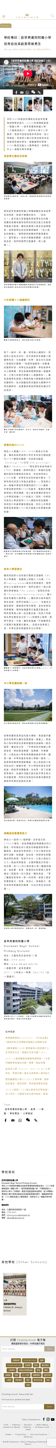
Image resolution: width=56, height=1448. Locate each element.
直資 (33, 1109)
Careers (8, 1434)
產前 (46, 1370)
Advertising (28, 1437)
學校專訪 (15, 1113)
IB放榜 (8, 1380)
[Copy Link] (39, 93)
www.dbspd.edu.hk (24, 964)
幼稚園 (7, 1375)
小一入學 (25, 1375)
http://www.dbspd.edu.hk (18, 1215)
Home (6, 1425)
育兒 (36, 1365)
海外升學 (47, 1375)
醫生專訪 (45, 1365)
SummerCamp (30, 1360)
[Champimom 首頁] (25, 17)
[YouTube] (52, 1419)
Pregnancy (16, 1425)
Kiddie (28, 1429)
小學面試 (28, 1113)
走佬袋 (27, 1365)
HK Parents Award (42, 1427)
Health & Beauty (42, 1425)
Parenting (27, 1427)
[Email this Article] (22, 93)
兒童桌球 (16, 1360)
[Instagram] (48, 1419)
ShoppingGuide (14, 1365)
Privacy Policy (20, 1434)
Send (49, 1349)
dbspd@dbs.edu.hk (15, 1218)
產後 (38, 1370)
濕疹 (28, 1380)
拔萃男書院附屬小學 (16, 1109)
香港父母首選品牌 (26, 1370)
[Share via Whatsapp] (27, 93)
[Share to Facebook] (16, 93)
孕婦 (16, 1375)
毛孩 (28, 1385)
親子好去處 (38, 1380)
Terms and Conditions (38, 1434)
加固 (41, 1360)
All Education (41, 49)
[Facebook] (43, 1419)
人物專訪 (11, 1370)
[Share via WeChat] (33, 91)
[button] (3, 16)
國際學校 (36, 1375)
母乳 (48, 1380)
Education (26, 49)
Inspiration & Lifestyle (11, 1427)
